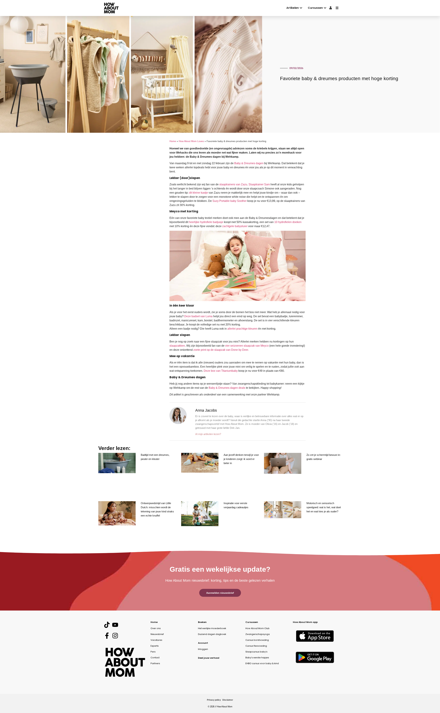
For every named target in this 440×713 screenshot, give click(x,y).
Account (203, 643)
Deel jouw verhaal (208, 658)
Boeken (202, 622)
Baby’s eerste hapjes (257, 657)
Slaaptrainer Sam (259, 184)
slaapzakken (177, 345)
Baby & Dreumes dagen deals (227, 387)
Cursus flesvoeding (256, 645)
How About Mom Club (257, 628)
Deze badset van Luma (198, 316)
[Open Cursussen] (325, 8)
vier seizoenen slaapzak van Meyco (247, 345)
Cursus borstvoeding (257, 640)
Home (172, 141)
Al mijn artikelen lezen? (208, 434)
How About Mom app (305, 622)
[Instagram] (115, 635)
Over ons (156, 628)
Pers (153, 651)
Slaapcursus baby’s (256, 651)
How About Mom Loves (191, 141)
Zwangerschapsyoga (257, 634)
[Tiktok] (107, 624)
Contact (155, 657)
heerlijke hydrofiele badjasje (206, 222)
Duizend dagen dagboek (212, 634)
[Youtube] (115, 624)
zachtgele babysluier (235, 226)
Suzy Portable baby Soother (229, 200)
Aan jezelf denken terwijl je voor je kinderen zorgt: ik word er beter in (241, 459)
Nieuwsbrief (157, 634)
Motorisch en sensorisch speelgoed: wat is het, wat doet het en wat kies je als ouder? (323, 507)
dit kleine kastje (198, 192)
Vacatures (156, 640)
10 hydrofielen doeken (287, 222)
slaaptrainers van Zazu (233, 184)
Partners (155, 663)
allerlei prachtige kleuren (242, 328)
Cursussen (251, 622)
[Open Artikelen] (301, 8)
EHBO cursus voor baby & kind (262, 663)
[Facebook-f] (107, 635)
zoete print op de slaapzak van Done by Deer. (221, 349)
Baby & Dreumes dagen (248, 163)
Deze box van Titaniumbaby (221, 370)
